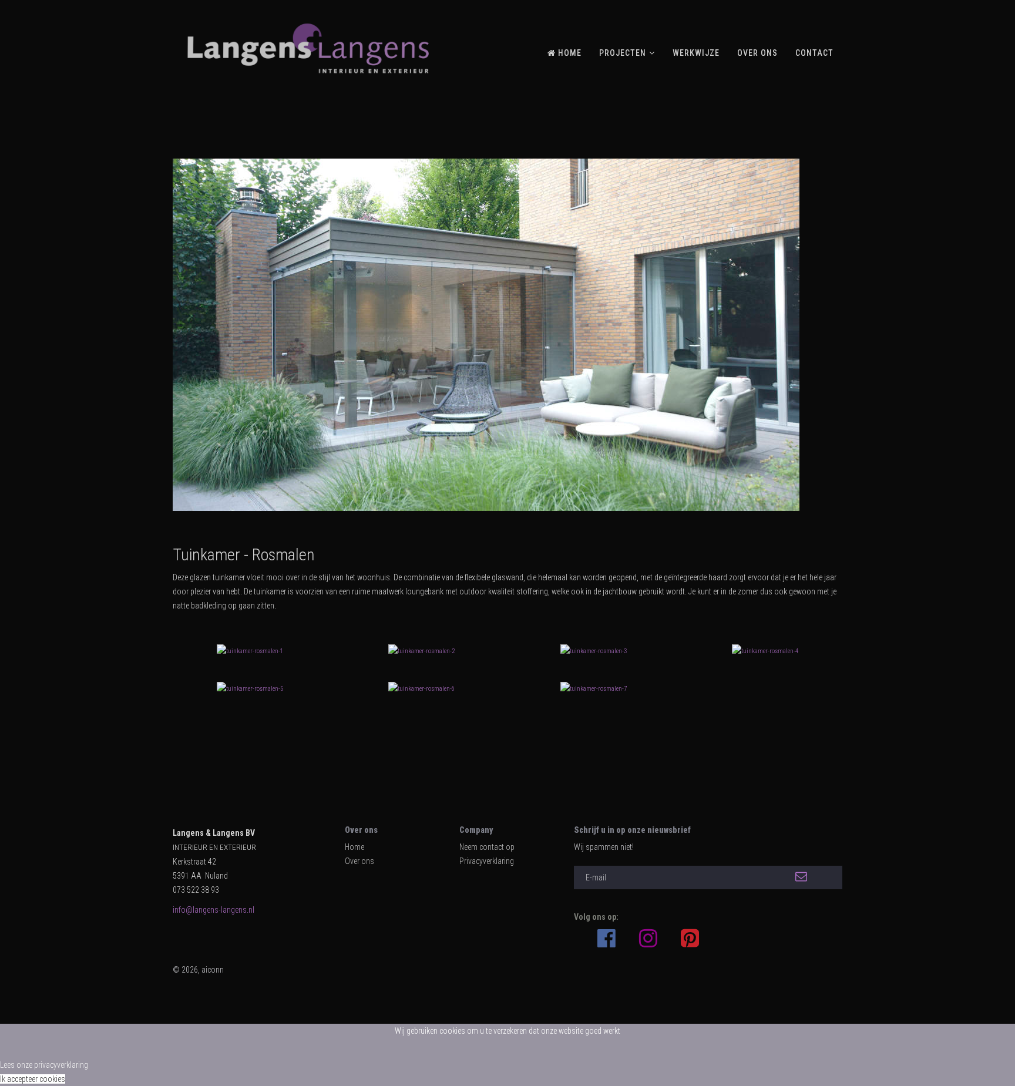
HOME (569, 53)
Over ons (359, 861)
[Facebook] (606, 932)
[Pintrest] (690, 938)
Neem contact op (487, 847)
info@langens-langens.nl (213, 909)
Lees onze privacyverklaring (44, 1065)
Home (354, 847)
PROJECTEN (622, 53)
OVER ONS (757, 53)
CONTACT (814, 53)
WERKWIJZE (696, 53)
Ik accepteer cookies (32, 1079)
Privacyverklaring (486, 861)
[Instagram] (648, 938)
